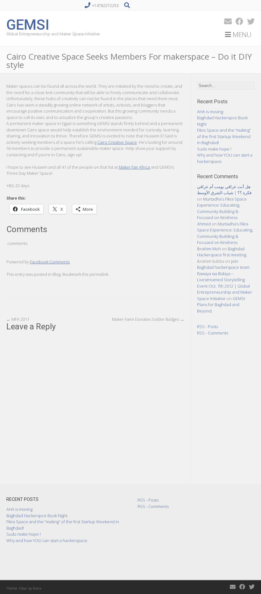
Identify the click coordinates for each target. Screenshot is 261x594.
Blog (56, 274)
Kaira (37, 588)
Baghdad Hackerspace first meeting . (222, 252)
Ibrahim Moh (209, 249)
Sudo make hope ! (214, 149)
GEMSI (27, 24)
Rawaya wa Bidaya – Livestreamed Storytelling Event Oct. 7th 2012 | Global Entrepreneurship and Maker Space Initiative (224, 286)
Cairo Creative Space (117, 142)
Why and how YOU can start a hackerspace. (47, 540)
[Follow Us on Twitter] (249, 21)
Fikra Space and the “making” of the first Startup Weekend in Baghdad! (224, 136)
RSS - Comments (212, 333)
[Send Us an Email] (226, 21)
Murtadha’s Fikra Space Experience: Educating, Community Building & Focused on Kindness (222, 208)
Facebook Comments (50, 262)
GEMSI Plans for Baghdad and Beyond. (221, 305)
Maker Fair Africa (134, 167)
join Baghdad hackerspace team (223, 264)
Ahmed (204, 224)
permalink (98, 274)
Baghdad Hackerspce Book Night (36, 515)
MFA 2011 (17, 319)
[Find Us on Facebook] (237, 21)
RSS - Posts (207, 326)
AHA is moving (210, 111)
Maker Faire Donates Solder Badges (148, 319)
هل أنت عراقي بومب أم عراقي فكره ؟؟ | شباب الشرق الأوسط (224, 190)
